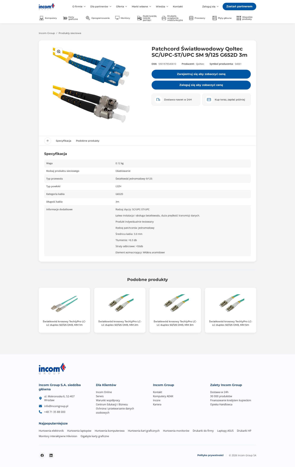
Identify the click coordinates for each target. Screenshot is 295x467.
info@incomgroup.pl (56, 406)
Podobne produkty (87, 140)
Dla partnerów (99, 6)
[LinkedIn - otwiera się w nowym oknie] (51, 455)
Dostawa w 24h (219, 392)
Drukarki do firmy (203, 430)
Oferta (120, 6)
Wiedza (160, 6)
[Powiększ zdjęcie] (58, 51)
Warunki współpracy (108, 400)
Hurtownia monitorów (176, 430)
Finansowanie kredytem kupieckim (230, 400)
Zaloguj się (208, 6)
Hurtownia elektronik (51, 430)
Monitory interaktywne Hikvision (58, 436)
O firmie (77, 6)
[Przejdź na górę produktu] (47, 141)
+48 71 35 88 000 (54, 412)
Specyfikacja (63, 140)
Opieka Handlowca (221, 404)
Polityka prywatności (210, 455)
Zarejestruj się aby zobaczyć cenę (201, 74)
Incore (156, 400)
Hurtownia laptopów (79, 430)
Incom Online (104, 392)
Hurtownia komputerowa (109, 430)
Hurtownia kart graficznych (144, 430)
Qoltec (200, 63)
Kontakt (178, 6)
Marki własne (140, 6)
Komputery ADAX (163, 396)
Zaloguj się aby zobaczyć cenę (201, 85)
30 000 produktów (221, 396)
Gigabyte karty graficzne (95, 436)
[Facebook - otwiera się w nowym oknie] (42, 455)
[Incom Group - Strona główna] (47, 6)
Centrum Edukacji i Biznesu (112, 404)
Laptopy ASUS (225, 430)
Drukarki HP (244, 430)
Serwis (100, 396)
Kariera (157, 404)
